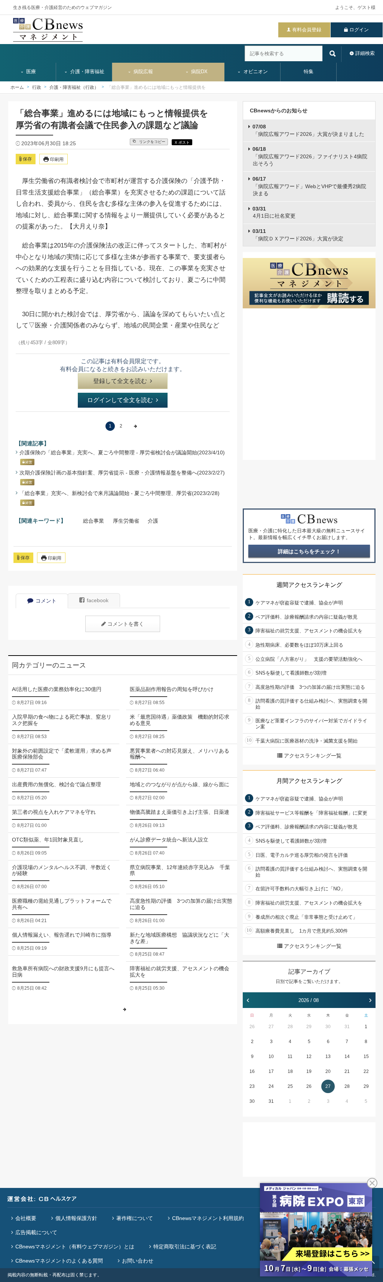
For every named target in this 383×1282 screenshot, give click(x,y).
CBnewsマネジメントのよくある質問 (59, 1261)
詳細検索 (365, 53)
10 (271, 1056)
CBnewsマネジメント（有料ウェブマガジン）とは (74, 1247)
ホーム (17, 87)
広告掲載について (36, 1232)
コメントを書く (125, 624)
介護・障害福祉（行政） (74, 87)
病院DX (199, 71)
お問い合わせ (137, 1261)
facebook (97, 600)
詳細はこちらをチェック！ (309, 551)
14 (347, 1056)
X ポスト (182, 142)
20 (328, 1071)
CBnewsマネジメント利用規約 (208, 1218)
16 (252, 1071)
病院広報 (142, 71)
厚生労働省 (126, 521)
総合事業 (93, 521)
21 (347, 1071)
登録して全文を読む (120, 381)
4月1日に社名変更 (273, 212)
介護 (153, 521)
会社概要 (25, 1218)
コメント (46, 601)
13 (328, 1056)
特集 (308, 71)
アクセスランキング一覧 (312, 756)
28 (290, 1026)
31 (347, 1026)
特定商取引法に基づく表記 (184, 1247)
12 (309, 1056)
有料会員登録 (306, 29)
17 (271, 1071)
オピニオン (255, 71)
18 (290, 1071)
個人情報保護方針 (76, 1218)
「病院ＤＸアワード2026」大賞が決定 (297, 235)
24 (271, 1086)
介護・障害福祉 (86, 71)
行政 (36, 87)
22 (366, 1071)
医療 (30, 71)
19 (309, 1071)
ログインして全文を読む (120, 400)
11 (290, 1056)
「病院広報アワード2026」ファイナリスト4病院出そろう (309, 156)
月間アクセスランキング (309, 781)
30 (328, 1026)
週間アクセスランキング (309, 585)
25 (290, 1086)
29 (309, 1026)
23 (252, 1086)
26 (252, 1026)
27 (271, 1026)
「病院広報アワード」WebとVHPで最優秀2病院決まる (309, 186)
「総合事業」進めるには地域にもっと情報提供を (156, 87)
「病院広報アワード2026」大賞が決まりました (308, 130)
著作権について (134, 1218)
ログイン (359, 29)
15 (366, 1056)
